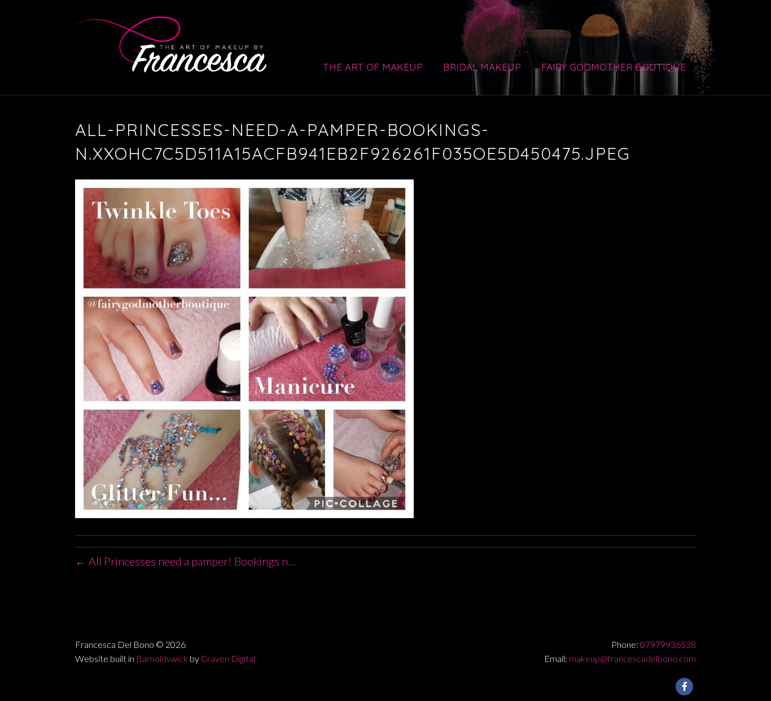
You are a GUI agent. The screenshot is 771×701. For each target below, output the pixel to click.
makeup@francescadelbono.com (632, 658)
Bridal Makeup (482, 67)
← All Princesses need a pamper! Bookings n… (185, 561)
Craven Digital (228, 658)
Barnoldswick (162, 658)
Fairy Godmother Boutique (613, 67)
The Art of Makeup (373, 67)
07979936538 (668, 644)
